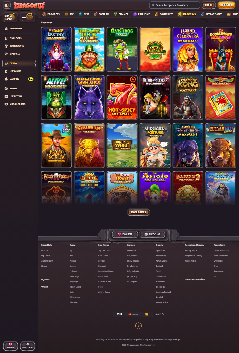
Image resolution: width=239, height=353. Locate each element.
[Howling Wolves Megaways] (89, 97)
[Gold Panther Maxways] (188, 145)
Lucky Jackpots (133, 261)
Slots (71, 292)
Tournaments (219, 271)
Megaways (74, 282)
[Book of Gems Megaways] (220, 97)
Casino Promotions (221, 250)
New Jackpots (132, 266)
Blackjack (102, 266)
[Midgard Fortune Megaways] (155, 145)
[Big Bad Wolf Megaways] (122, 145)
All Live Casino (104, 292)
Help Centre (45, 256)
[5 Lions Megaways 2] (188, 193)
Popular (73, 261)
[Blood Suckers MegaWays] (155, 97)
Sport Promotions (221, 256)
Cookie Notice (190, 261)
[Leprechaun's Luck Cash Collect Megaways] (89, 49)
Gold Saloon (103, 256)
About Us (44, 250)
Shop (216, 266)
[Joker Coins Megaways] (155, 193)
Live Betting (161, 256)
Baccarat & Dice (104, 282)
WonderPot (131, 250)
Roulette (101, 261)
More (158, 314)
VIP (215, 276)
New (71, 256)
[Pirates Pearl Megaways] (56, 193)
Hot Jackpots (132, 256)
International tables (106, 271)
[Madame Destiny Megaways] (56, 49)
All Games (74, 302)
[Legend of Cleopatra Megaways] (188, 49)
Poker (100, 287)
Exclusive (73, 271)
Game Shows (103, 276)
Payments (45, 279)
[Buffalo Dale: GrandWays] (220, 145)
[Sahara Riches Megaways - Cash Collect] (89, 193)
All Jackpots (132, 282)
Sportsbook (161, 250)
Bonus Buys (74, 276)
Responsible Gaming (193, 256)
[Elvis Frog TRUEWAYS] (122, 49)
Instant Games (75, 287)
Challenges (218, 261)
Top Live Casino (104, 250)
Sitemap (44, 266)
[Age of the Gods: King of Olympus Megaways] (220, 193)
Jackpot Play (132, 276)
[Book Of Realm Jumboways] (56, 145)
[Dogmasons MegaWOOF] (220, 49)
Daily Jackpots (133, 271)
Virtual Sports (161, 261)
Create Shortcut (47, 261)
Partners (44, 286)
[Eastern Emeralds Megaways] (155, 49)
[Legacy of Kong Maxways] (188, 97)
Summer (73, 266)
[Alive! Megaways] (56, 97)
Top (71, 250)
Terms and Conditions (195, 279)
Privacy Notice (191, 250)
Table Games (75, 297)
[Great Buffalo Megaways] (89, 145)
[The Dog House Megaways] (122, 193)
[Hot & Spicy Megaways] (122, 97)
